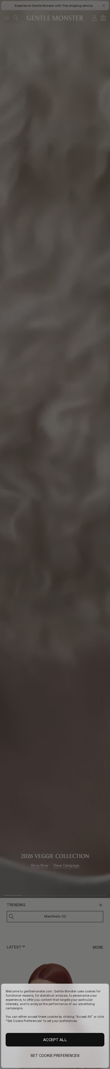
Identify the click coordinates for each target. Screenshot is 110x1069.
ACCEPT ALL (55, 1039)
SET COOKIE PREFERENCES (55, 1055)
